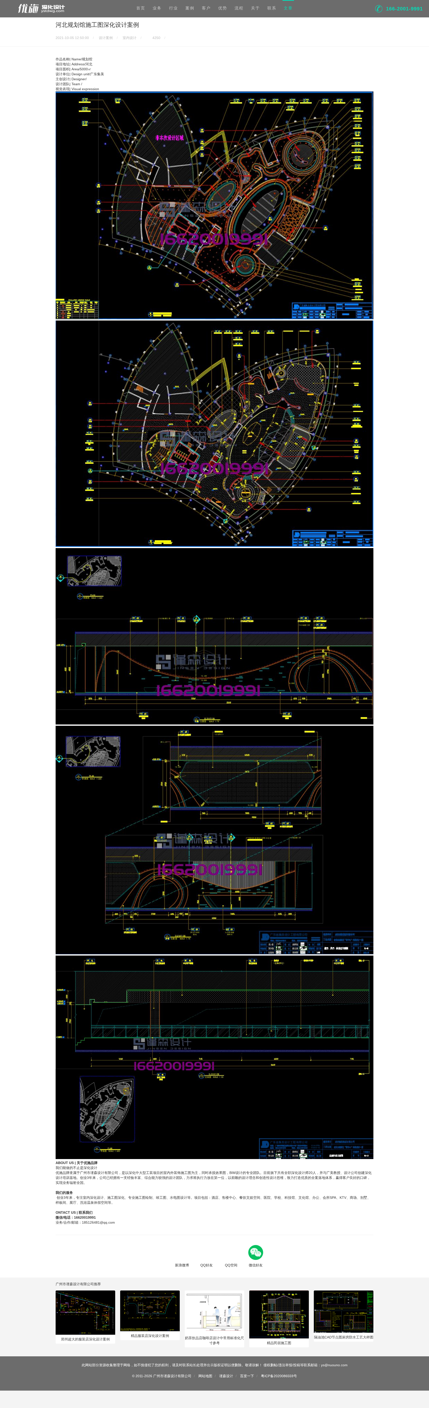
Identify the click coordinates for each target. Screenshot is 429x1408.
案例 (189, 8)
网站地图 (205, 1376)
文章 (288, 8)
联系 (271, 8)
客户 (206, 8)
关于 (255, 8)
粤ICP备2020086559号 (279, 1376)
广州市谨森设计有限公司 (172, 1376)
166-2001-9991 (404, 8)
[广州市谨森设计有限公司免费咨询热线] (379, 8)
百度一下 (247, 1376)
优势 (222, 8)
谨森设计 (226, 1376)
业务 (157, 8)
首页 (140, 8)
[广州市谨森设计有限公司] (41, 8)
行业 (173, 8)
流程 (239, 8)
